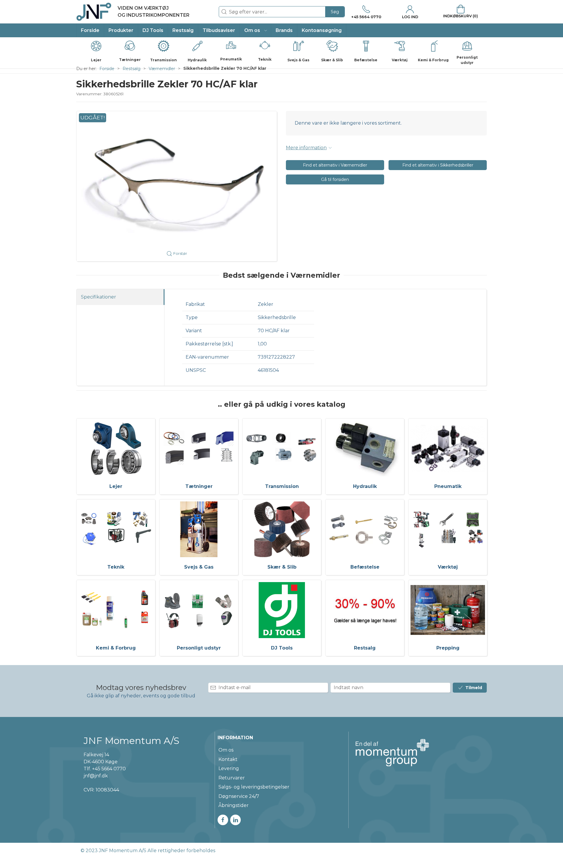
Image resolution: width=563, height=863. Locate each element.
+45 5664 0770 (109, 769)
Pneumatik (448, 486)
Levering (228, 768)
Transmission (282, 486)
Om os (225, 750)
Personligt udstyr (199, 648)
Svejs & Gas (198, 567)
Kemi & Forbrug (116, 648)
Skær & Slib (281, 567)
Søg (335, 11)
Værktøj (448, 567)
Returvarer (231, 778)
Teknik (115, 567)
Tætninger (199, 486)
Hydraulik (365, 486)
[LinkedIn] (235, 820)
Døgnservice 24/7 (238, 796)
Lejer (115, 486)
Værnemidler (162, 68)
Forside (106, 68)
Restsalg (131, 68)
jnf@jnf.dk (96, 776)
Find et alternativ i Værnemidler (335, 165)
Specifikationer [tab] (98, 297)
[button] (255, 30)
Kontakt (228, 759)
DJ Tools (282, 648)
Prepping (447, 648)
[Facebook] (223, 820)
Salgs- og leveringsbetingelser (253, 787)
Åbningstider (233, 805)
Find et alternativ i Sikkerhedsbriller (437, 165)
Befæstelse (364, 567)
